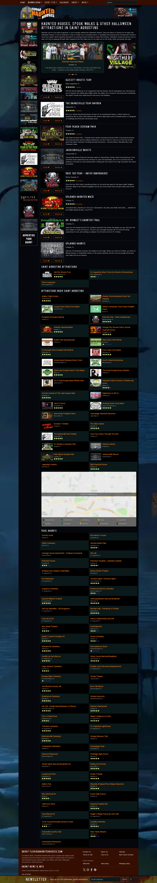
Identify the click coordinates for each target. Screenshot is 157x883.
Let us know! (26, 874)
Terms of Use (87, 855)
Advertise (86, 863)
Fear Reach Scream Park (81, 126)
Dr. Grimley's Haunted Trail (83, 220)
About (75, 2)
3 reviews (78, 111)
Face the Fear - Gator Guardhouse (72, 61)
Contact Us (87, 852)
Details (45, 97)
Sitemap (122, 852)
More (84, 2)
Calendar (64, 2)
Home (22, 2)
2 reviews (78, 134)
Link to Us (104, 855)
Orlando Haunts (75, 243)
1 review (78, 87)
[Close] (131, 879)
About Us (104, 852)
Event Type (50, 2)
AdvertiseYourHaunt (29, 239)
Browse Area (34, 2)
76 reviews (79, 181)
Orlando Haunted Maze (80, 196)
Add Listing (105, 863)
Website (58, 97)
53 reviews (79, 204)
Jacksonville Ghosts (78, 149)
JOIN (124, 879)
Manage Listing (124, 863)
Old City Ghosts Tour (78, 79)
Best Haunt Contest (126, 855)
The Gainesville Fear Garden (83, 103)
